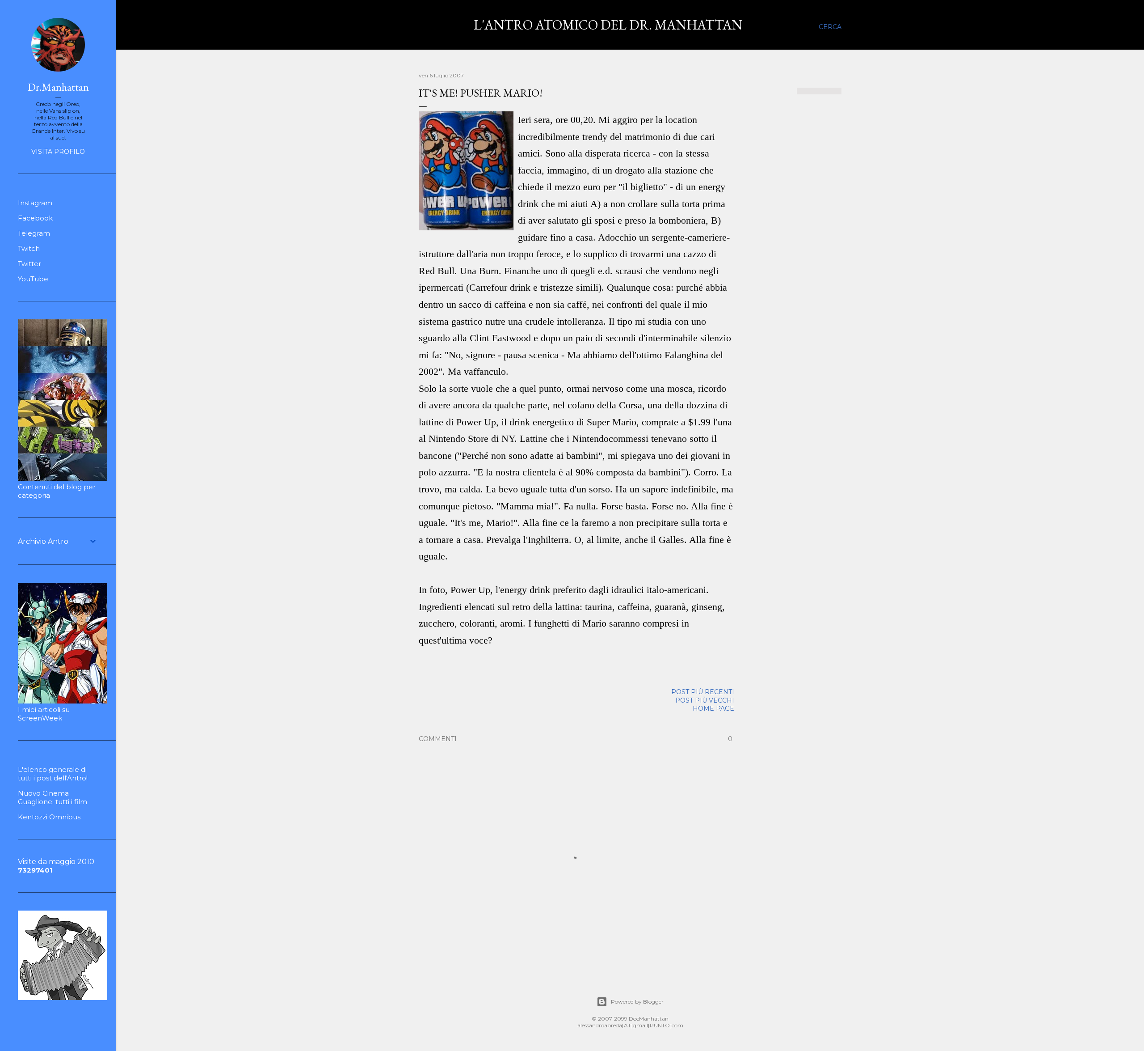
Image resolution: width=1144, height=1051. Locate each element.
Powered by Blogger (637, 1001)
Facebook (35, 218)
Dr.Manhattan (58, 87)
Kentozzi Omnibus (49, 817)
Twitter (29, 263)
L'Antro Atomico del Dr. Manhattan (608, 25)
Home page (713, 708)
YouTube (33, 279)
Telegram (34, 233)
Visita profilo (58, 152)
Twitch (29, 248)
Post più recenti (702, 692)
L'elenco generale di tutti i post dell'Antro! (53, 773)
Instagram (35, 203)
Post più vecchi (704, 700)
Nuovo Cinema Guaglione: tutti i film (52, 797)
